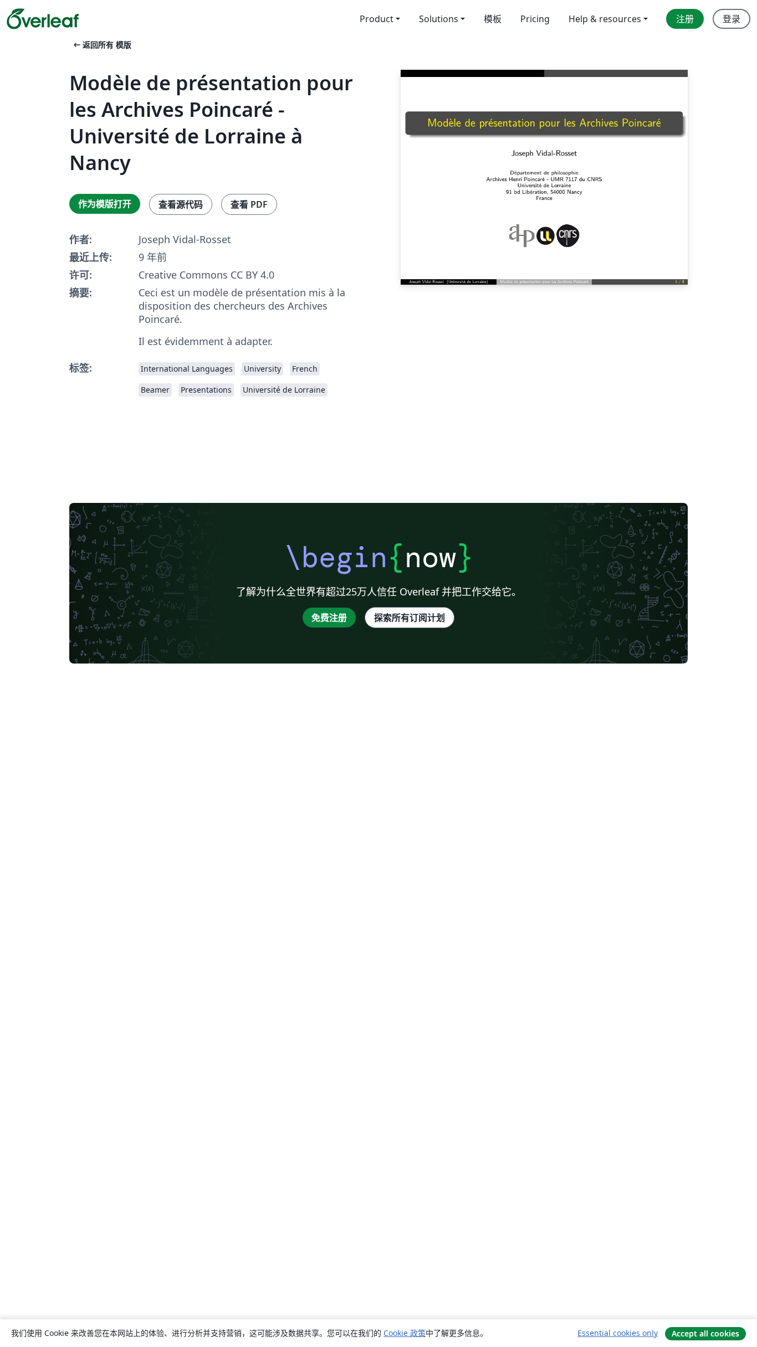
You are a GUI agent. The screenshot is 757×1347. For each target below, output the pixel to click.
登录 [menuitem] (731, 19)
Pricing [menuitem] (535, 19)
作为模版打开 (104, 204)
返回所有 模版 (101, 44)
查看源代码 (180, 204)
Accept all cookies (705, 1333)
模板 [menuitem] (493, 19)
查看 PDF (249, 204)
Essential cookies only (617, 1333)
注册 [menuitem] (685, 19)
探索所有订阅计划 (409, 617)
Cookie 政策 (404, 1333)
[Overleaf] (43, 19)
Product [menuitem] (376, 19)
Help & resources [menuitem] (605, 19)
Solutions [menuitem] (438, 19)
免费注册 (329, 617)
